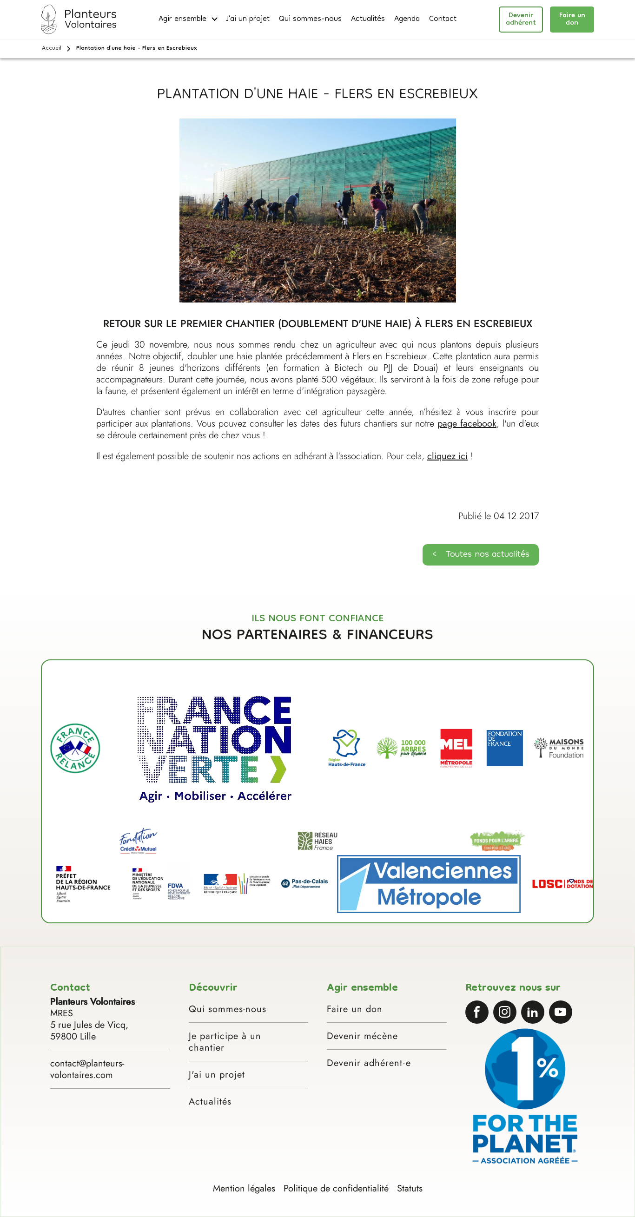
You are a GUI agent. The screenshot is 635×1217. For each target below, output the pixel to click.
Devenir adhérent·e (369, 1063)
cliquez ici (447, 456)
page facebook (466, 423)
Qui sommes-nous (310, 20)
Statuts (410, 1188)
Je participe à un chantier (225, 1041)
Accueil (51, 48)
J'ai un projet (248, 20)
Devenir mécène (362, 1036)
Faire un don (572, 19)
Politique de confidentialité (336, 1188)
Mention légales (244, 1188)
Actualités (368, 20)
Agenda (407, 20)
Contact (442, 20)
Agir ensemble (182, 20)
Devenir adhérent (521, 19)
